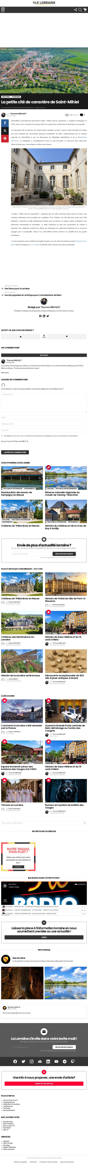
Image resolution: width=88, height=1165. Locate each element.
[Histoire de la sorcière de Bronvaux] (22, 661)
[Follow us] (75, 10)
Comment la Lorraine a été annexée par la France (21, 727)
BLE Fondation (8, 1124)
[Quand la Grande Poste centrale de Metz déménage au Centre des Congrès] (66, 711)
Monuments (29, 488)
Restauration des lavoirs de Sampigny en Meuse (16, 494)
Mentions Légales (20, 1162)
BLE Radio (7, 1128)
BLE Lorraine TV (9, 1126)
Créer (44, 937)
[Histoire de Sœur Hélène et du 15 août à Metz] (66, 622)
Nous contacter (8, 1149)
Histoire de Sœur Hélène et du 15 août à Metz (63, 638)
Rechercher (84, 823)
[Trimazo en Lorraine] (22, 791)
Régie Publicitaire (9, 1147)
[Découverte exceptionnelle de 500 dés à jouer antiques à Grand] (66, 661)
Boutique (6, 1145)
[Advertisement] (44, 30)
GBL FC (5, 1130)
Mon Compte (8, 1143)
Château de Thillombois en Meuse (20, 525)
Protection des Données (49, 1162)
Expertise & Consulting (11, 1104)
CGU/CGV (33, 1162)
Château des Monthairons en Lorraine (17, 638)
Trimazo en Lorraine (12, 805)
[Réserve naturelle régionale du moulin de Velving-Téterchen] (66, 478)
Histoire (6, 520)
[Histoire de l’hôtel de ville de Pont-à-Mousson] (66, 584)
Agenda (6, 1141)
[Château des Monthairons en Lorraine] (22, 622)
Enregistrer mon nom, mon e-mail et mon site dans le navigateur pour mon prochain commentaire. (41, 436)
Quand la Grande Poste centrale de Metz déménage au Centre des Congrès (65, 728)
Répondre (44, 355)
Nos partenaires (9, 1110)
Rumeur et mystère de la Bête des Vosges (64, 806)
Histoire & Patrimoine (12, 488)
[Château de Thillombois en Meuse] (22, 511)
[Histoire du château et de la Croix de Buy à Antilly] (66, 511)
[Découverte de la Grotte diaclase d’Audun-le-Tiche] (22, 988)
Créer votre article (44, 1083)
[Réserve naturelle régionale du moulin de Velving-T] (66, 988)
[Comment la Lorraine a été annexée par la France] (22, 711)
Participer (6, 1108)
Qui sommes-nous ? (10, 1100)
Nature (50, 488)
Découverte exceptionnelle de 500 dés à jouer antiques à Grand (64, 677)
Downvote (66, 336)
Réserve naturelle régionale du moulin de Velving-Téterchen (62, 494)
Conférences (8, 1106)
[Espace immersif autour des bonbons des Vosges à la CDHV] (22, 752)
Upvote (20, 336)
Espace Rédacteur (67, 1162)
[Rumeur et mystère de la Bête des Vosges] (66, 791)
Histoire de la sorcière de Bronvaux (20, 675)
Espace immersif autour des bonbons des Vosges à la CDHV (18, 768)
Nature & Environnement (66, 488)
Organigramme (9, 1102)
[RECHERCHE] (80, 10)
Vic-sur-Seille (34, 245)
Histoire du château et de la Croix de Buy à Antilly (65, 527)
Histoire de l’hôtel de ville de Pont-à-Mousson (65, 600)
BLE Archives (8, 1122)
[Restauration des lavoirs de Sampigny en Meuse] (22, 478)
